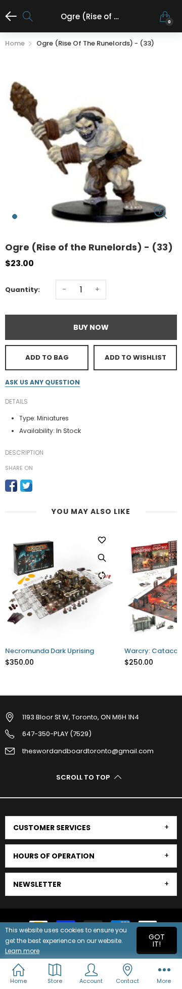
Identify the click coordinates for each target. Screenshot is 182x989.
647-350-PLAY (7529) (57, 734)
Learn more (22, 951)
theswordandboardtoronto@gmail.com (88, 751)
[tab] (91, 827)
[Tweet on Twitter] (26, 486)
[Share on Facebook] (11, 486)
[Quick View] (107, 557)
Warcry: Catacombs (45, 651)
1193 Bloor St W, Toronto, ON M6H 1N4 (80, 717)
